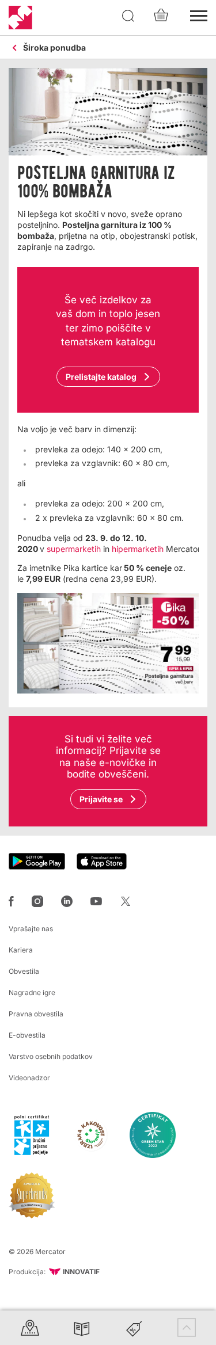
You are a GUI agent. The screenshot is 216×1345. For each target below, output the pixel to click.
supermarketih (74, 549)
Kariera (21, 950)
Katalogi (82, 1327)
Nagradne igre (32, 992)
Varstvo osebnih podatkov (51, 1056)
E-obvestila (27, 1035)
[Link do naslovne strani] (20, 17)
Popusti (134, 1327)
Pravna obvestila (36, 1013)
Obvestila (24, 971)
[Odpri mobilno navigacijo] (198, 14)
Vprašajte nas (31, 928)
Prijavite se (101, 799)
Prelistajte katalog (101, 377)
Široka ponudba (54, 48)
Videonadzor (29, 1077)
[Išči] (128, 16)
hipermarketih (138, 549)
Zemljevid (30, 1327)
